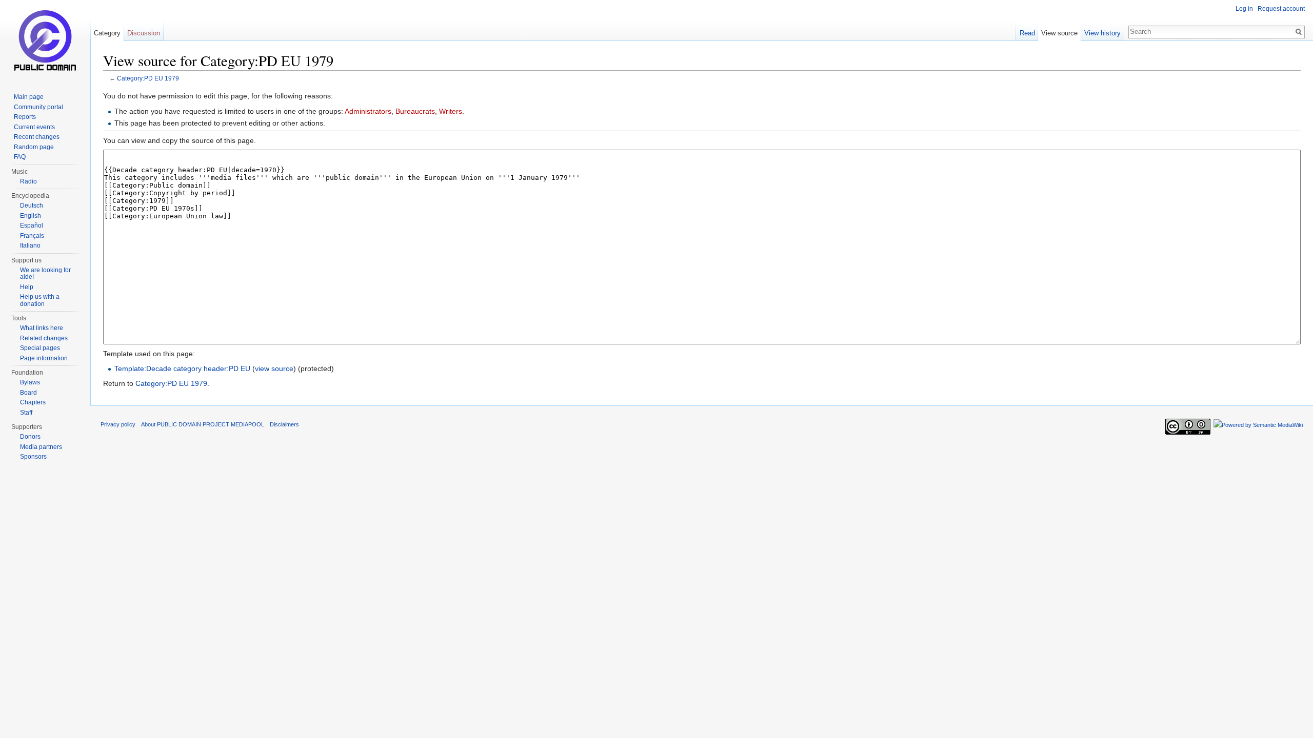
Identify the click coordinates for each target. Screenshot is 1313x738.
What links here (41, 328)
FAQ (20, 156)
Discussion (143, 33)
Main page (29, 96)
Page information (44, 358)
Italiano (30, 245)
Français (32, 235)
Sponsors (33, 456)
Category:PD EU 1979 (148, 78)
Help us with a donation (39, 300)
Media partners (41, 446)
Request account (1281, 8)
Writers (450, 111)
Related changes (44, 338)
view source (274, 368)
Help (26, 287)
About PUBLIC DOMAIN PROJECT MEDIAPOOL (202, 424)
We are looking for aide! (45, 273)
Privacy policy (118, 424)
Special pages (40, 348)
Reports (25, 116)
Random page (34, 147)
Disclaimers (284, 424)
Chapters (33, 402)
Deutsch (31, 205)
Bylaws (30, 382)
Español (31, 225)
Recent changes (36, 136)
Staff (26, 412)
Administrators (368, 111)
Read (1027, 33)
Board (28, 392)
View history (1102, 33)
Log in (1244, 8)
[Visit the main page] (45, 41)
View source (1059, 33)
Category (107, 33)
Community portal (38, 107)
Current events (34, 127)
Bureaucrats (415, 111)
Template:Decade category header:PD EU (182, 368)
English (30, 215)
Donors (30, 436)
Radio (28, 181)
